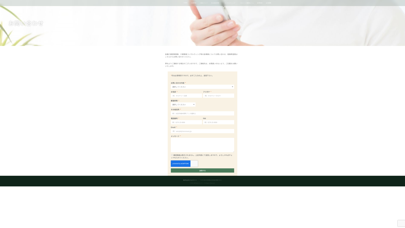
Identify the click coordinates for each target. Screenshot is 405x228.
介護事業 (193, 3)
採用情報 (260, 3)
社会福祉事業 (215, 3)
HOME (186, 3)
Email (173, 127)
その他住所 (175, 109)
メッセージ (175, 136)
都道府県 (174, 100)
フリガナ (206, 91)
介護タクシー (204, 3)
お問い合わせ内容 (178, 83)
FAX (204, 118)
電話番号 (174, 118)
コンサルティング (229, 3)
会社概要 (268, 3)
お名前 (173, 91)
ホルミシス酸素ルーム (247, 3)
